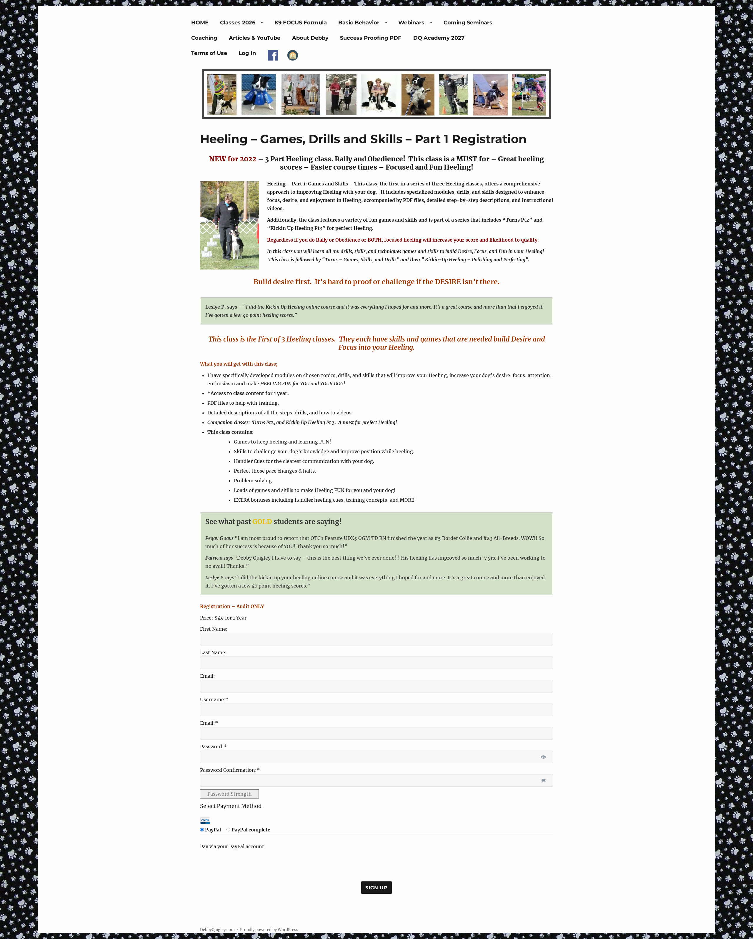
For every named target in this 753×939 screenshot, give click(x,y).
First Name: (214, 629)
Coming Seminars (468, 22)
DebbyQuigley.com (217, 929)
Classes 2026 (237, 22)
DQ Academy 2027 (438, 38)
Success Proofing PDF (371, 38)
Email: (207, 676)
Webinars (411, 22)
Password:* (213, 746)
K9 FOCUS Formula (300, 22)
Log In (247, 53)
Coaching (204, 38)
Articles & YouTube (254, 38)
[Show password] (543, 757)
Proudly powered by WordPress (269, 929)
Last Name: (213, 652)
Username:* (214, 699)
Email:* (209, 723)
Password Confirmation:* (230, 770)
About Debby (310, 38)
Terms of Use (209, 53)
